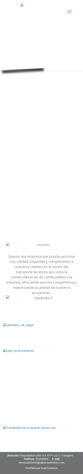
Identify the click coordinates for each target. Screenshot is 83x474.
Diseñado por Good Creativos (41, 468)
